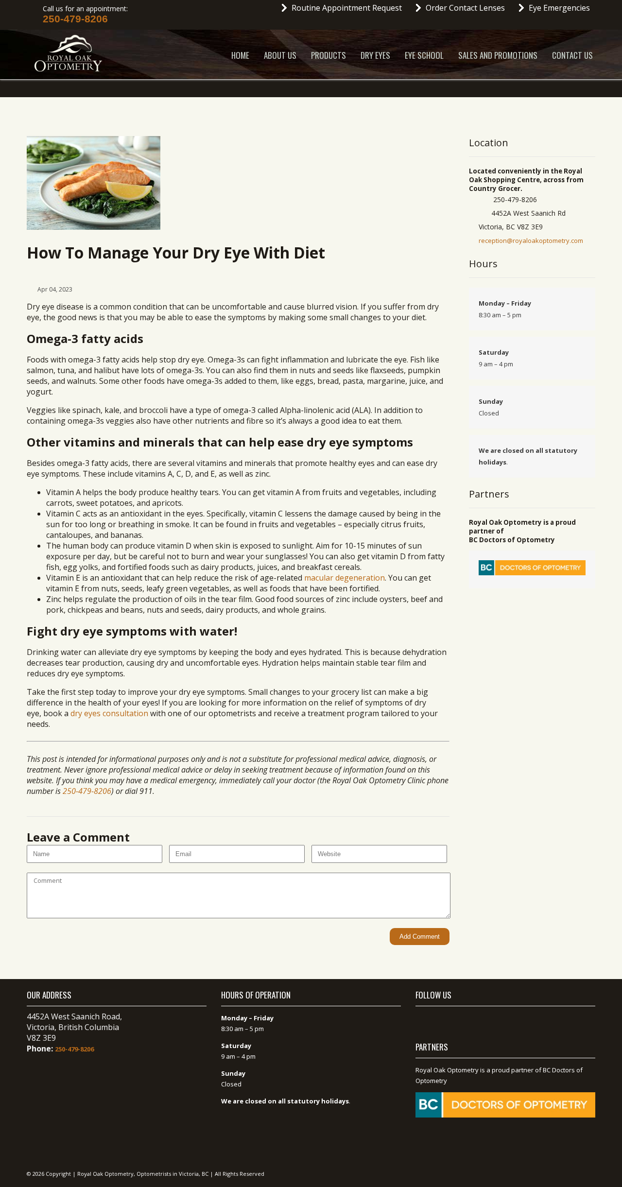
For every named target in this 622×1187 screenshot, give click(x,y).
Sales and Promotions (497, 55)
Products (328, 55)
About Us (280, 55)
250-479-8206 (75, 19)
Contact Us (572, 55)
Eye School (424, 55)
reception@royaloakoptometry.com (531, 240)
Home (240, 55)
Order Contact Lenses (465, 7)
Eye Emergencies (559, 7)
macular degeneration (344, 577)
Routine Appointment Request (347, 7)
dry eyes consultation (109, 713)
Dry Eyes (375, 55)
